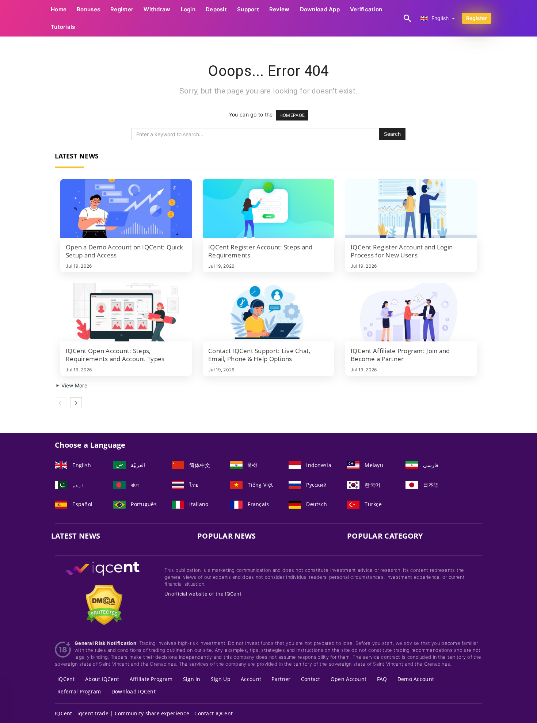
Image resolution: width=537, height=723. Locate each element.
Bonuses (88, 9)
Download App (320, 9)
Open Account (348, 679)
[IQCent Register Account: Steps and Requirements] (268, 208)
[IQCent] (104, 575)
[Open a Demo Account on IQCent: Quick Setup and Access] (126, 208)
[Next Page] (76, 402)
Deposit (216, 9)
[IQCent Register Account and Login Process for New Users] (411, 208)
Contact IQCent (213, 713)
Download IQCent (133, 691)
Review (279, 9)
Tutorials (63, 26)
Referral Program (79, 691)
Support (248, 9)
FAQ (382, 679)
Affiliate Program (151, 679)
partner (280, 679)
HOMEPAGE (292, 115)
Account (251, 679)
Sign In (192, 679)
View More (73, 385)
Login (188, 9)
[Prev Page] (60, 402)
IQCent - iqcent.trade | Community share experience (122, 713)
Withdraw (157, 9)
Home (58, 9)
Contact (310, 679)
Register (121, 9)
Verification (366, 9)
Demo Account (415, 679)
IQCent (66, 679)
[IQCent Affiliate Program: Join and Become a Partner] (411, 312)
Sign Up (221, 679)
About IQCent (102, 679)
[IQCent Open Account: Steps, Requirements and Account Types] (126, 312)
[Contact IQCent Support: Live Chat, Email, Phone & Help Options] (268, 312)
